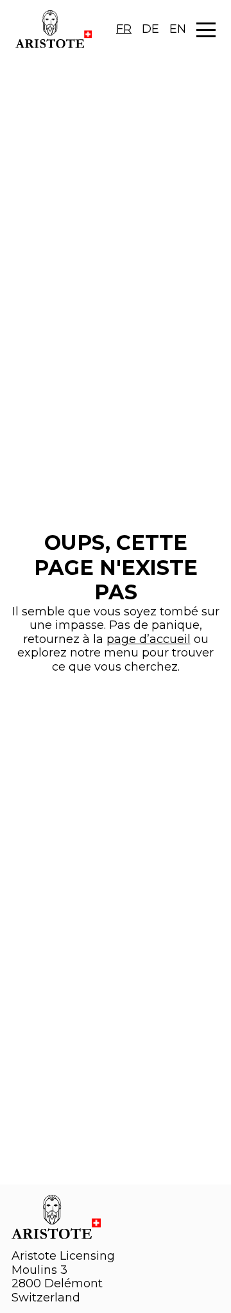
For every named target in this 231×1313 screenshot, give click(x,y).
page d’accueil (149, 639)
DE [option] (150, 29)
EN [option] (177, 29)
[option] (150, 29)
